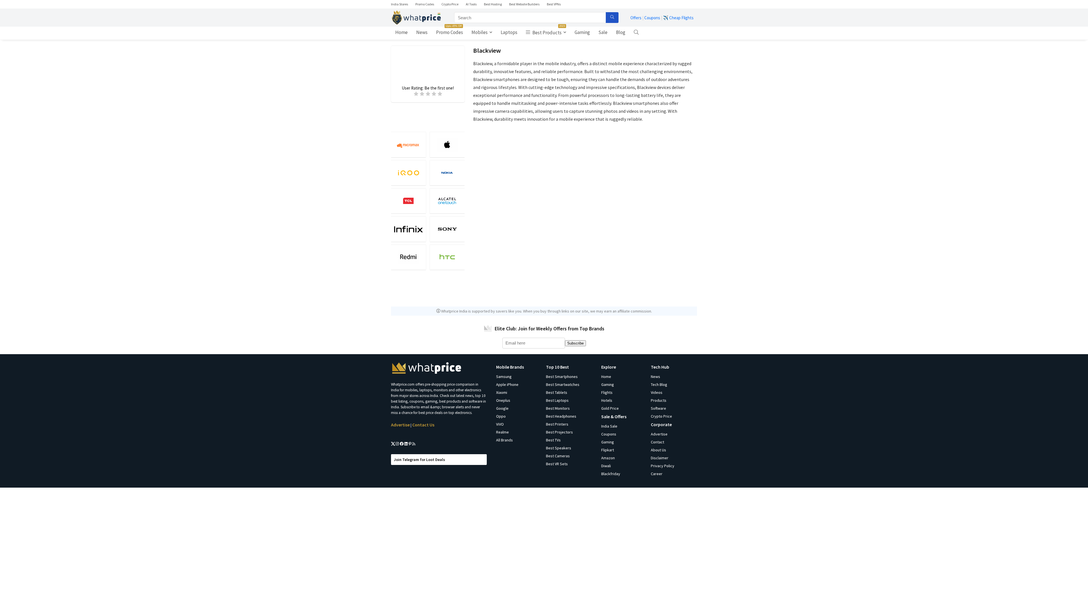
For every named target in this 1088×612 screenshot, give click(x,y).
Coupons (652, 17)
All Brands (504, 440)
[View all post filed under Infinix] (408, 228)
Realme (502, 432)
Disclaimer (659, 457)
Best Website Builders (524, 4)
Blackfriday (610, 473)
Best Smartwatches (562, 384)
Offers (635, 17)
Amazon (608, 457)
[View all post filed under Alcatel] (447, 200)
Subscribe (575, 343)
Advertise (400, 425)
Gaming (582, 32)
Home (401, 32)
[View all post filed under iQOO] (408, 172)
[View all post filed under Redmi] (408, 257)
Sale (602, 32)
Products (658, 400)
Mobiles (479, 32)
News (422, 32)
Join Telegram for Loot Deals (419, 459)
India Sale (609, 426)
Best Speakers (558, 447)
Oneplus (503, 400)
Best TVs (553, 440)
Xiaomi (501, 392)
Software (658, 408)
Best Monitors (558, 408)
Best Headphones (561, 416)
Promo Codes (424, 4)
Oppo (501, 416)
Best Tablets (556, 392)
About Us (658, 449)
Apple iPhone (507, 384)
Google (502, 408)
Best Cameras (558, 455)
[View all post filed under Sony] (447, 228)
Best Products (548, 31)
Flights (607, 392)
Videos (656, 392)
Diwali (606, 465)
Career (656, 473)
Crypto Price (449, 4)
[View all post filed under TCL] (408, 200)
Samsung (504, 376)
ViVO (500, 424)
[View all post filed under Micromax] (408, 144)
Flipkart (607, 449)
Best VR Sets (557, 463)
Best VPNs (554, 4)
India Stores (399, 4)
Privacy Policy (662, 465)
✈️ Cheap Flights (678, 17)
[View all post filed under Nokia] (447, 172)
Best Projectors (559, 432)
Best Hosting (493, 4)
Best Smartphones (562, 376)
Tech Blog (659, 384)
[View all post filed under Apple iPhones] (447, 144)
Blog (620, 32)
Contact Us (423, 425)
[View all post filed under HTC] (447, 257)
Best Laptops (557, 400)
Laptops (509, 32)
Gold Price (610, 408)
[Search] (612, 17)
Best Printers (557, 424)
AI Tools (471, 4)
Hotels (606, 400)
